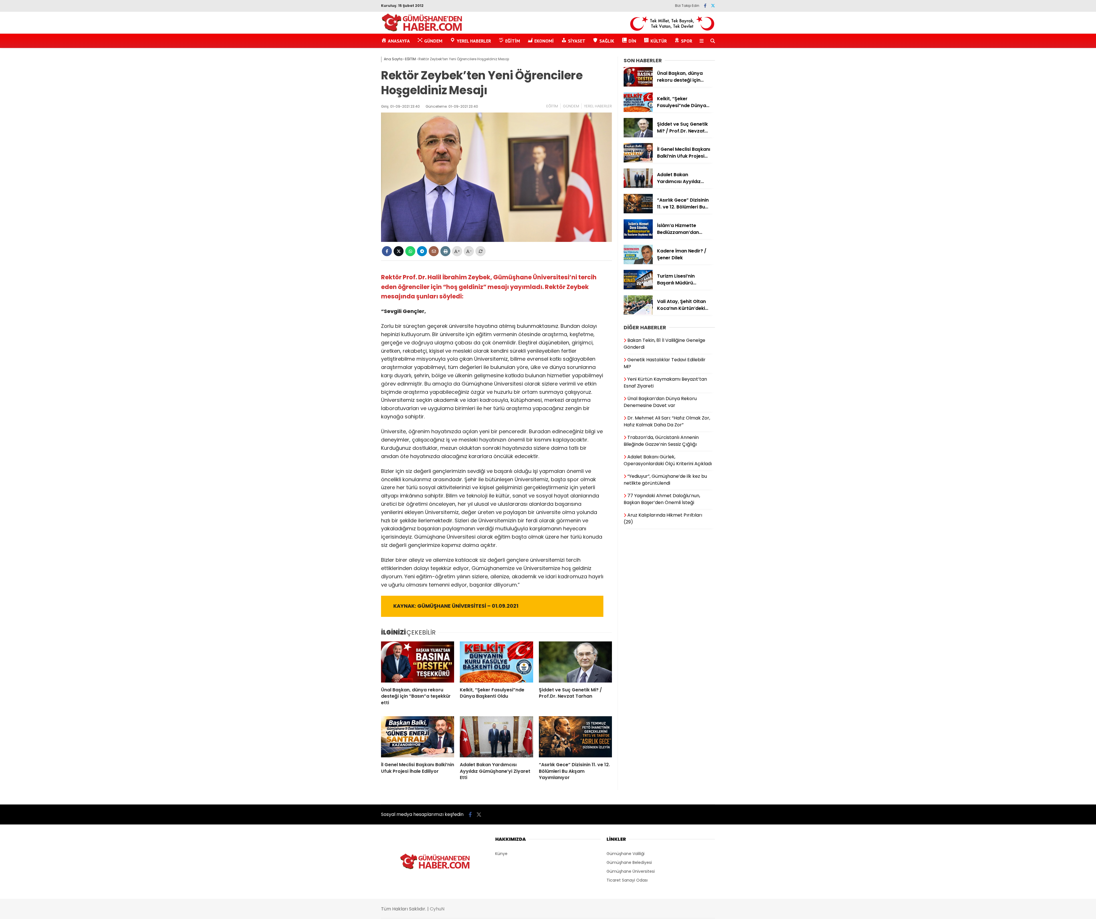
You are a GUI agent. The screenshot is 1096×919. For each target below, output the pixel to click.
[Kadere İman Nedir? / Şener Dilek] (638, 263)
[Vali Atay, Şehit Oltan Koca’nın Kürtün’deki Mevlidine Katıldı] (638, 313)
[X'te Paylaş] (399, 251)
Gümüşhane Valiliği (625, 853)
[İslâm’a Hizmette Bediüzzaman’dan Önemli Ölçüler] (638, 237)
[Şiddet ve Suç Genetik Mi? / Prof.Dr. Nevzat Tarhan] (575, 662)
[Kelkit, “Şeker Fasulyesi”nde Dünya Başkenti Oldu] (496, 662)
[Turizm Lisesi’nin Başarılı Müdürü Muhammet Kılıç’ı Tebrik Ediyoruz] (638, 288)
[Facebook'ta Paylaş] (387, 251)
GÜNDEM (571, 106)
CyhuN (437, 909)
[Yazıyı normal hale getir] (480, 251)
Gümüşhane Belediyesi (629, 862)
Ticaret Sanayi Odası (627, 880)
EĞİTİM (552, 106)
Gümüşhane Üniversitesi (631, 871)
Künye (501, 853)
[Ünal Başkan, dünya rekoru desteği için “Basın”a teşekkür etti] (417, 662)
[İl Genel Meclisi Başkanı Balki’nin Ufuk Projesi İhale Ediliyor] (417, 736)
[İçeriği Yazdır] (445, 251)
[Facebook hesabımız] (705, 6)
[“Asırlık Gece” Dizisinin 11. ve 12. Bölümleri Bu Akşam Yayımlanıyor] (575, 736)
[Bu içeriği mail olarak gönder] (434, 251)
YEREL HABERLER (598, 106)
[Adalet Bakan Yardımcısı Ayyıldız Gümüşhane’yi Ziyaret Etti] (496, 736)
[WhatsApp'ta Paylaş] (410, 251)
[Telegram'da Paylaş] (422, 251)
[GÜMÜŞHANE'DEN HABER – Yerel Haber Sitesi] (422, 30)
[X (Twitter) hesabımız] (713, 6)
